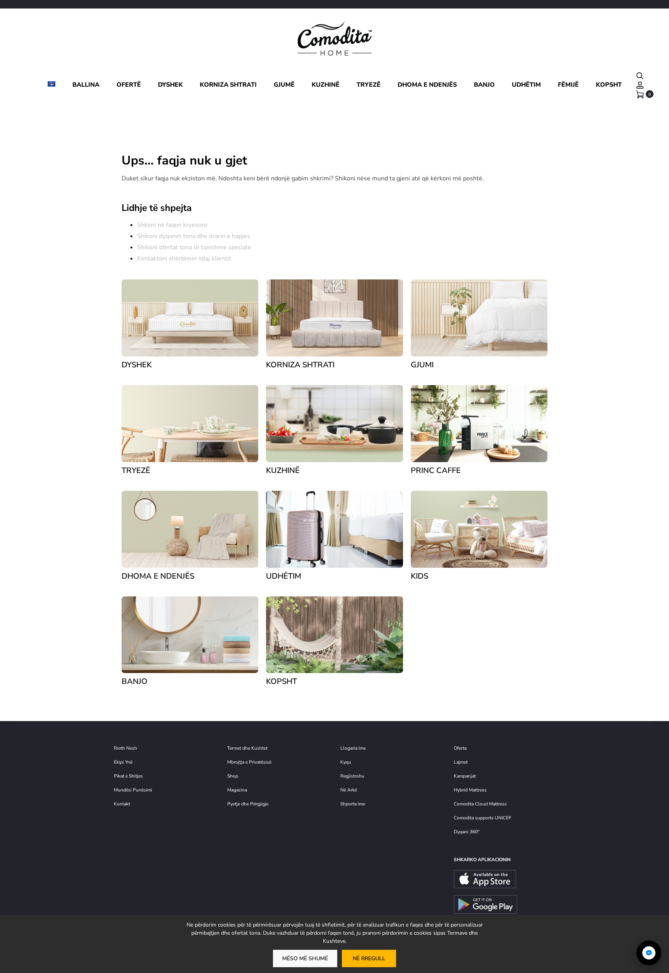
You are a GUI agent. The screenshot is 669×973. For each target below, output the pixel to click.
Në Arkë (348, 790)
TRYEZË (369, 85)
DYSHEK (170, 85)
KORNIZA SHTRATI (228, 85)
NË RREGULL (369, 958)
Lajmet (461, 762)
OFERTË (129, 85)
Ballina (85, 85)
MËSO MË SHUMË (305, 958)
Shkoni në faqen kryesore (172, 225)
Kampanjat (465, 776)
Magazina (237, 790)
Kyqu (345, 762)
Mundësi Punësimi (133, 790)
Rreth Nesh (125, 748)
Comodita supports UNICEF (482, 818)
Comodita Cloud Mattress (480, 804)
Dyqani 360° (466, 832)
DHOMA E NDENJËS (427, 85)
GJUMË (284, 85)
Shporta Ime (352, 804)
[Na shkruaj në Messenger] (648, 952)
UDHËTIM (526, 85)
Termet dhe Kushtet (247, 748)
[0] (640, 94)
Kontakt (122, 804)
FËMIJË (568, 85)
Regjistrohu (352, 776)
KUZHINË (326, 85)
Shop (232, 776)
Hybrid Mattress (470, 790)
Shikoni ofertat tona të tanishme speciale (194, 247)
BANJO (484, 85)
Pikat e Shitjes (128, 776)
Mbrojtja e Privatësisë (249, 762)
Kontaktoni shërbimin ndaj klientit (184, 258)
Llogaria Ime (353, 748)
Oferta (460, 748)
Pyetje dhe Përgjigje (247, 804)
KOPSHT (609, 85)
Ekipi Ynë (123, 762)
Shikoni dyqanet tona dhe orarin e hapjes (193, 236)
